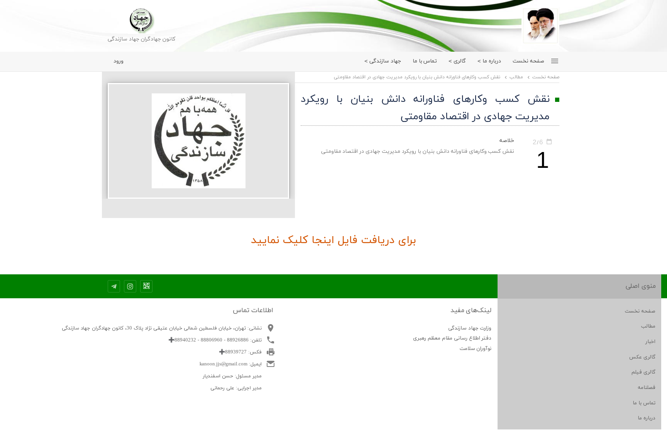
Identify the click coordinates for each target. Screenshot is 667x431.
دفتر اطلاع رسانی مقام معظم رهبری (452, 338)
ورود (118, 61)
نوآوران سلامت (476, 348)
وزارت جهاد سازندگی (470, 328)
